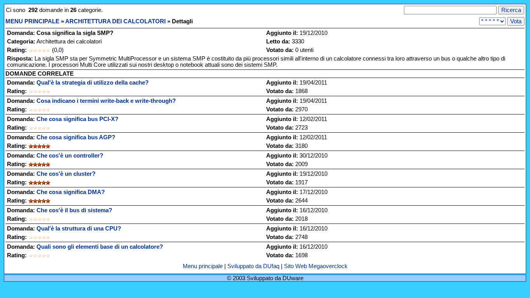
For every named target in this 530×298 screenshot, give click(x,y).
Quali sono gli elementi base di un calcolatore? (99, 247)
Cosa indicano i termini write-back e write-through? (106, 101)
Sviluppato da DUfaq (253, 266)
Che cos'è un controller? (69, 155)
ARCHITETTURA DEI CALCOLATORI (115, 21)
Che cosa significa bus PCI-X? (77, 119)
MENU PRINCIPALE (32, 21)
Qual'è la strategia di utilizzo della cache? (92, 83)
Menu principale (203, 266)
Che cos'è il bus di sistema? (74, 210)
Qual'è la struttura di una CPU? (78, 228)
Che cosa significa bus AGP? (75, 137)
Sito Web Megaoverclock (316, 266)
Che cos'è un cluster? (65, 174)
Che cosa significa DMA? (70, 192)
